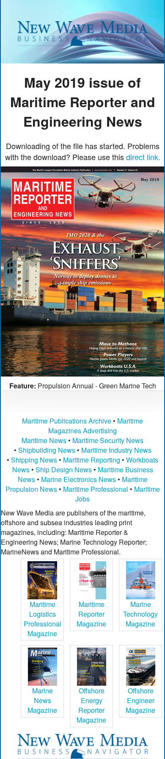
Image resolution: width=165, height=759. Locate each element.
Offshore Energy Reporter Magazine (91, 705)
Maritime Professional (95, 489)
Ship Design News (65, 469)
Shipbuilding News (46, 450)
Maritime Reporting (91, 460)
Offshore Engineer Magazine (140, 700)
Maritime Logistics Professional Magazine (42, 618)
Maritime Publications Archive (66, 421)
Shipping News (34, 460)
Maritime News (44, 440)
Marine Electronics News (78, 479)
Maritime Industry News (116, 450)
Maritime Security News (107, 440)
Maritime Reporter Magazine (91, 614)
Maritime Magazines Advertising (95, 425)
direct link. (143, 156)
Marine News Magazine (42, 700)
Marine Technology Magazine (140, 614)
